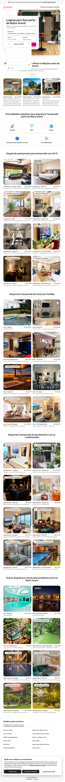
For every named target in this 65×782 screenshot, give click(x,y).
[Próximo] (35, 75)
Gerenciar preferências (48, 771)
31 (12, 68)
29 (28, 64)
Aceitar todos (13, 771)
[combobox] (21, 33)
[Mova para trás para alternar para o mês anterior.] (9, 44)
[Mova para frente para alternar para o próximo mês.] (28, 44)
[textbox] (14, 39)
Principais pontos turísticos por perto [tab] (13, 725)
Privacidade (29, 779)
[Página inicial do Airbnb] (7, 7)
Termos (36, 779)
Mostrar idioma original (49, 2)
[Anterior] (28, 75)
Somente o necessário (31, 771)
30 (9, 68)
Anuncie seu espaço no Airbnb (49, 7)
